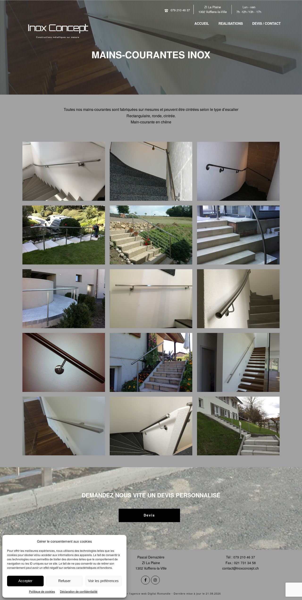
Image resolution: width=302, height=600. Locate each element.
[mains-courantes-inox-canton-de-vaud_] (151, 298)
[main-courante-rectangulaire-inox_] (63, 171)
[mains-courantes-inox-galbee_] (238, 298)
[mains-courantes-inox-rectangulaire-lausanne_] (238, 362)
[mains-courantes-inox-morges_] (151, 362)
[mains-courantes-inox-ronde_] (238, 426)
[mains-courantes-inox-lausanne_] (63, 362)
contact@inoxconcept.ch (240, 568)
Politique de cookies (42, 591)
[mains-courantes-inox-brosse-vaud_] (63, 298)
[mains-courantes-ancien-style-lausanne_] (238, 171)
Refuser (64, 581)
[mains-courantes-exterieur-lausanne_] (63, 235)
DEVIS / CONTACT (266, 23)
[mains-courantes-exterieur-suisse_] (151, 235)
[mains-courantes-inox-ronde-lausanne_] (151, 426)
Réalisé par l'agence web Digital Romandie (142, 593)
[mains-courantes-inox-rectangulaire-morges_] (63, 426)
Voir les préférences (103, 581)
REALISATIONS (230, 23)
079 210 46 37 (180, 10)
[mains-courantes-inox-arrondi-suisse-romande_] (238, 235)
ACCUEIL (201, 23)
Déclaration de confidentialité (78, 591)
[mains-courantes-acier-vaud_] (151, 171)
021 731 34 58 (245, 562)
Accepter (25, 581)
